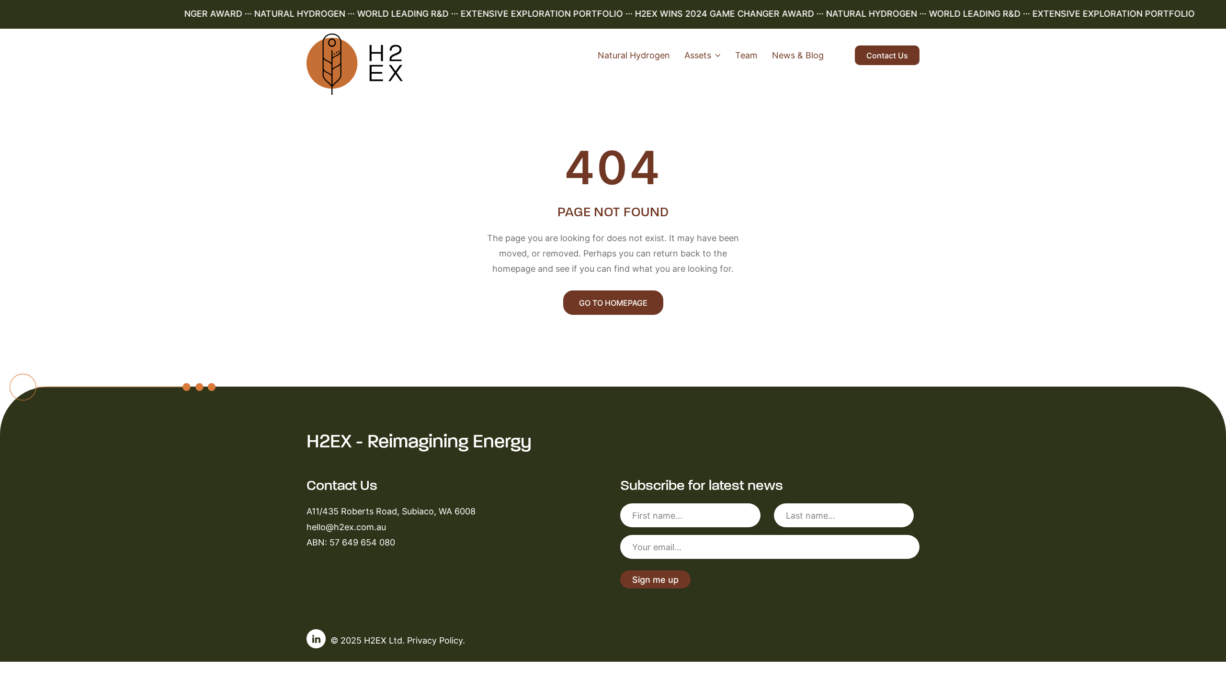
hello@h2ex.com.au (346, 527)
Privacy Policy (435, 640)
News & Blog (798, 55)
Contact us (887, 55)
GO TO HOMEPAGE (613, 303)
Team (746, 55)
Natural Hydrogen (634, 55)
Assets (697, 55)
